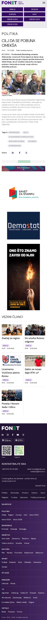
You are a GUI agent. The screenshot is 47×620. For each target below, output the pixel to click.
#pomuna (32, 141)
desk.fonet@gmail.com (36, 469)
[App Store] (19, 440)
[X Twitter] (23, 435)
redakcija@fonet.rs (37, 471)
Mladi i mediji (21, 602)
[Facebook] (12, 435)
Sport (43, 493)
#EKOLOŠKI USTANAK (16, 141)
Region (34, 9)
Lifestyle (5, 583)
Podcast (11, 612)
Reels (4, 612)
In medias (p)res (8, 602)
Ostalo (4, 567)
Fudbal (4, 562)
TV (3, 589)
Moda (13, 583)
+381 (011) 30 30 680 (10, 469)
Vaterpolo (37, 562)
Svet (34, 14)
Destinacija (17, 597)
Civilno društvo (8, 543)
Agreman (5, 593)
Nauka (33, 538)
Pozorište (18, 553)
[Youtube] (18, 435)
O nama (14, 497)
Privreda (5, 529)
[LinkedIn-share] (12, 152)
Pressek (33, 593)
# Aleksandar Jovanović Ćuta (21, 137)
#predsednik (14, 132)
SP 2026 (5, 573)
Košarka (12, 562)
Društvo (25, 493)
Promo (19, 612)
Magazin (5, 497)
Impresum (24, 497)
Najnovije (6, 504)
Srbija (12, 9)
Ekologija (22, 529)
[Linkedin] (2, 435)
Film (3, 553)
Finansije (13, 529)
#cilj (26, 132)
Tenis (20, 562)
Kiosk (35, 597)
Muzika (9, 553)
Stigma (31, 602)
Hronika (19, 543)
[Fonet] (13, 2)
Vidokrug (14, 593)
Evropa (12, 14)
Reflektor (27, 597)
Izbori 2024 (34, 19)
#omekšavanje (15, 146)
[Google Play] (7, 440)
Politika (4, 493)
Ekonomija (15, 493)
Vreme (26, 543)
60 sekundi (6, 597)
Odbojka (27, 562)
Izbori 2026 (12, 24)
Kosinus (41, 593)
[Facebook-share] (19, 152)
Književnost (28, 553)
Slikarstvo (39, 553)
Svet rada (6, 538)
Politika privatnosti (38, 497)
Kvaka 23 (24, 593)
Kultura (34, 493)
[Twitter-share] (26, 152)
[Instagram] (8, 435)
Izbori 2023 (12, 19)
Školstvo (25, 538)
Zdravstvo (16, 538)
